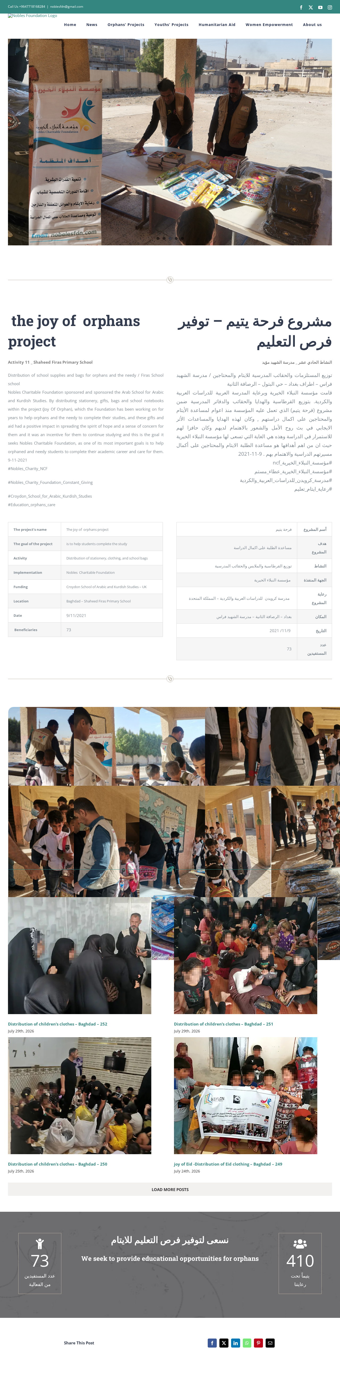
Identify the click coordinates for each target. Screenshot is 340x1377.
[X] (224, 1343)
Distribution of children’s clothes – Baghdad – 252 (57, 1024)
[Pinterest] (258, 1343)
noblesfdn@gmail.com (66, 6)
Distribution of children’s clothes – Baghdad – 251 (223, 1024)
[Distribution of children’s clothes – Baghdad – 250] (79, 1095)
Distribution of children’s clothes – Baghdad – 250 (57, 1164)
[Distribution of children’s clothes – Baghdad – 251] (245, 955)
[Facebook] (212, 1343)
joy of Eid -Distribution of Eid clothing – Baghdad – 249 (228, 1164)
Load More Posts (170, 1189)
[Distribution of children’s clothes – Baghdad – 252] (79, 955)
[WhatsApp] (247, 1343)
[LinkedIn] (235, 1343)
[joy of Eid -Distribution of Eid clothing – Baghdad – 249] (245, 1095)
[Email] (270, 1343)
